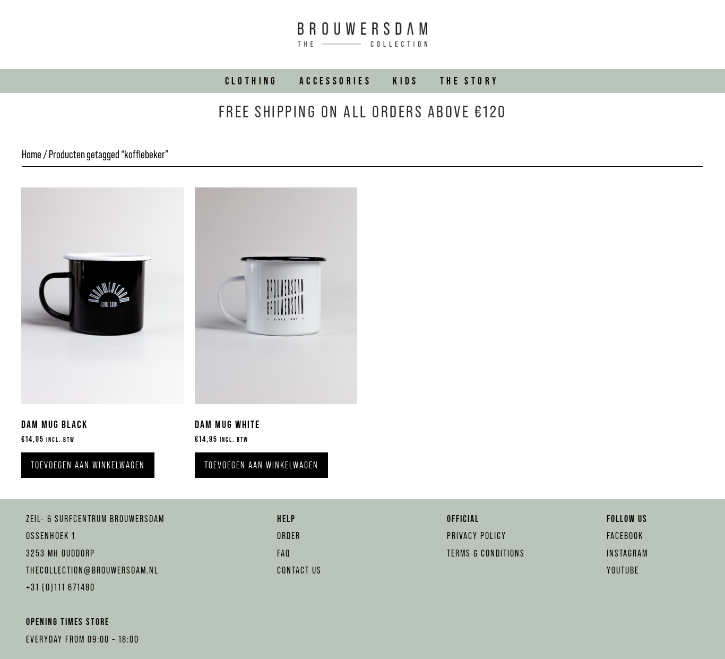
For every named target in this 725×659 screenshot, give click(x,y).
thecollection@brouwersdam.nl (92, 570)
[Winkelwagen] (702, 34)
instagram (627, 553)
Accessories (335, 81)
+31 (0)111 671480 (60, 587)
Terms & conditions (486, 553)
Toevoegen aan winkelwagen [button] (88, 465)
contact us (299, 570)
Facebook (625, 535)
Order (288, 535)
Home (31, 154)
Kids (406, 81)
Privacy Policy (476, 535)
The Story (469, 81)
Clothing (251, 81)
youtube (623, 570)
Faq (283, 553)
